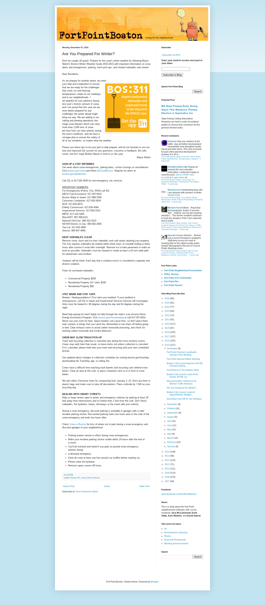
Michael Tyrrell (175, 207)
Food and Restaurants (175, 539)
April (169, 434)
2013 (167, 456)
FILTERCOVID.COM (177, 167)
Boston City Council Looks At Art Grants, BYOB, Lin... (182, 375)
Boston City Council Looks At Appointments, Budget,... (181, 393)
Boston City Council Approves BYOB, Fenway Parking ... (185, 364)
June (170, 425)
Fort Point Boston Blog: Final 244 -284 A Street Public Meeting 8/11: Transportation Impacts (180, 158)
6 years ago (177, 202)
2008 (167, 477)
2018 (167, 332)
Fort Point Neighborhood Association (183, 270)
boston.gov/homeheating (111, 317)
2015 (167, 345)
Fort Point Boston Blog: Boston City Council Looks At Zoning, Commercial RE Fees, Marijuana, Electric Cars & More (179, 253)
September (172, 413)
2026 (167, 298)
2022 (167, 315)
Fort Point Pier (171, 281)
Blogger (154, 581)
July (169, 421)
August (171, 417)
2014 (167, 451)
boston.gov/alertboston (74, 174)
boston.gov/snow (76, 170)
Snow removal (93, 478)
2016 (167, 340)
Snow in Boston (78, 424)
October (171, 408)
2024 (167, 307)
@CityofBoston (105, 170)
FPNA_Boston (171, 274)
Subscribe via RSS (171, 55)
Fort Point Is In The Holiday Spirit (183, 370)
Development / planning (175, 532)
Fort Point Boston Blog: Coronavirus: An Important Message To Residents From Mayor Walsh (180, 182)
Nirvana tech (174, 190)
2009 (167, 473)
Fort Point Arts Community (177, 278)
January (171, 446)
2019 (167, 328)
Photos (167, 536)
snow (83, 478)
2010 (167, 468)
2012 (167, 460)
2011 (167, 464)
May (169, 429)
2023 (167, 311)
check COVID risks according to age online (177, 176)
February (171, 442)
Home (107, 486)
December (172, 348)
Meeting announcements (176, 543)
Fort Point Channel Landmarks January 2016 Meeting (182, 353)
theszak (172, 235)
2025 (167, 303)
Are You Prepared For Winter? (181, 388)
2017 (167, 336)
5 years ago (173, 184)
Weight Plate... (175, 195)
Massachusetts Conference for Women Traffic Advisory (181, 382)
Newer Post (68, 486)
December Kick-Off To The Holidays (184, 399)
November (172, 404)
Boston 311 (75, 478)
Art (165, 528)
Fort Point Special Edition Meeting (183, 359)
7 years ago (184, 229)
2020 (167, 324)
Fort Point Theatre (173, 285)
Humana (172, 141)
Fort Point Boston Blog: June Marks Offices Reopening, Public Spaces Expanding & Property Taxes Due (181, 200)
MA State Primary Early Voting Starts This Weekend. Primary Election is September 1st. (179, 110)
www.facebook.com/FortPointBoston (178, 494)
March (170, 438)
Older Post (144, 486)
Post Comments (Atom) (87, 491)
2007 (167, 481)
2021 (167, 319)
